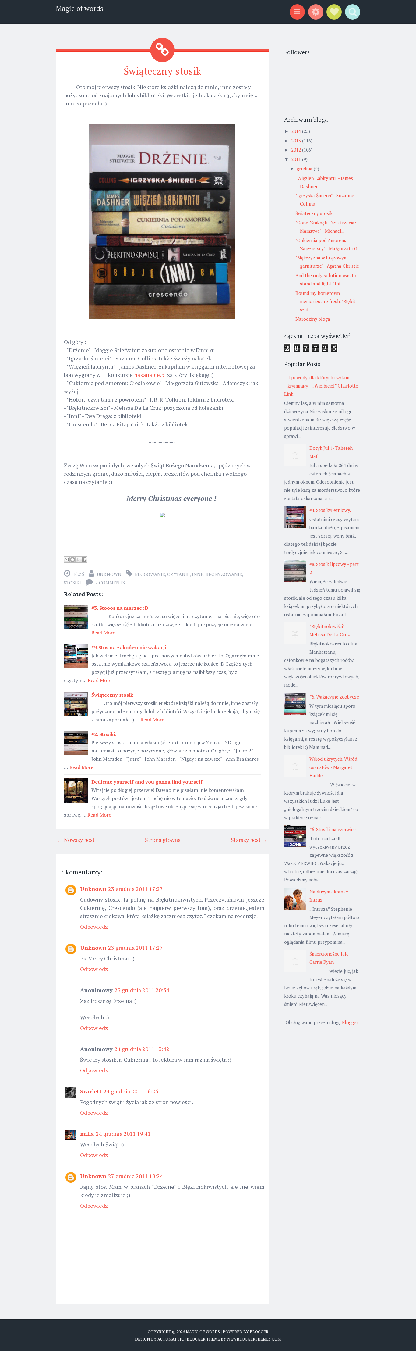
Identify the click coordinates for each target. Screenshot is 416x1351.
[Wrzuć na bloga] (72, 559)
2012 (296, 150)
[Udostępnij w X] (78, 559)
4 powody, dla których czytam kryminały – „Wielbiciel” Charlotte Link (321, 385)
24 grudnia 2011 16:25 (131, 1091)
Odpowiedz (94, 926)
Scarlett (91, 1091)
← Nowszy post (76, 839)
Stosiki (72, 583)
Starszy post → (249, 839)
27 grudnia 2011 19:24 (135, 1176)
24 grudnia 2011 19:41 (123, 1133)
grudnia (305, 169)
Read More (103, 632)
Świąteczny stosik (162, 71)
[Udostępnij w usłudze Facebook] (84, 559)
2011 (296, 159)
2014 (296, 131)
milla (87, 1133)
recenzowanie (224, 574)
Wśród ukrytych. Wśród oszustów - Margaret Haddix (333, 767)
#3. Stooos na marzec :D (119, 608)
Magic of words (79, 8)
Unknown (109, 574)
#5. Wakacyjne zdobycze (334, 697)
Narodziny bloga (312, 319)
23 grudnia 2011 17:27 (135, 888)
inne (197, 574)
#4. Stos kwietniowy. (330, 510)
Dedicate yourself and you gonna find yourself (147, 781)
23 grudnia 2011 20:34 (142, 990)
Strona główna (163, 839)
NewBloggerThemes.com (254, 1339)
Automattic (170, 1339)
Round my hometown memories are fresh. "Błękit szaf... (325, 301)
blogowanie (150, 574)
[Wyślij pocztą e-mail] (67, 559)
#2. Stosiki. (104, 734)
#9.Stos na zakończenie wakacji (128, 647)
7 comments (110, 583)
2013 (296, 141)
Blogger (350, 1022)
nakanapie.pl (150, 374)
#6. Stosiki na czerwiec (332, 829)
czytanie (178, 574)
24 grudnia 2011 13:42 (142, 1049)
